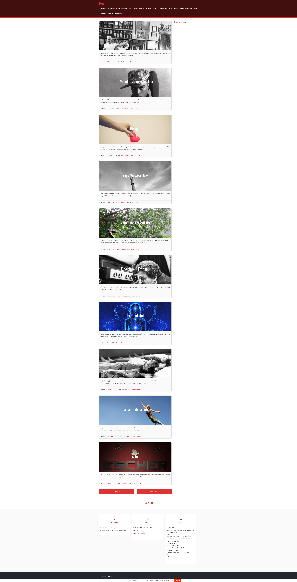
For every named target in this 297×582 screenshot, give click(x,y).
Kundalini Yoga (163, 8)
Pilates (176, 8)
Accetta (178, 580)
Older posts (116, 491)
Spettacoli (103, 13)
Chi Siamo (103, 8)
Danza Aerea (111, 8)
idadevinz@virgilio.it (140, 531)
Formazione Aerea (126, 8)
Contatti (110, 13)
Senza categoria (127, 62)
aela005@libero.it (140, 534)
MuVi (102, 3)
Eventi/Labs (188, 8)
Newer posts (154, 491)
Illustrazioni (118, 13)
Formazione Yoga (139, 8)
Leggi (171, 580)
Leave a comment (137, 62)
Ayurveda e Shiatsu (151, 8)
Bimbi (118, 8)
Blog (195, 8)
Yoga (170, 8)
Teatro (181, 8)
